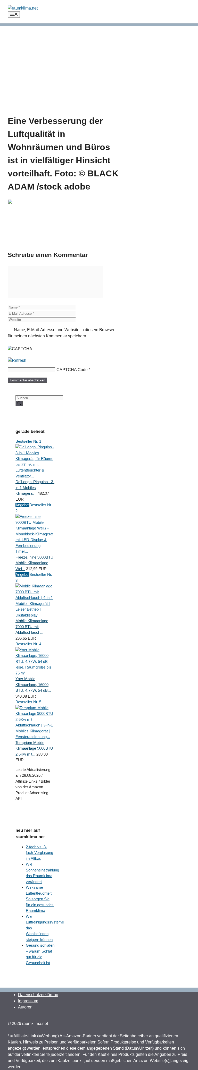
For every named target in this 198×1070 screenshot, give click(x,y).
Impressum (28, 1001)
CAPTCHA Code (72, 369)
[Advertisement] (99, 62)
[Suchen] (19, 403)
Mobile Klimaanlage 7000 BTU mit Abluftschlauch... (31, 627)
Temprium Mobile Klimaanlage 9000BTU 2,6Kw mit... (34, 748)
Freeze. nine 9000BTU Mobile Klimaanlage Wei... (34, 563)
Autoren (25, 1007)
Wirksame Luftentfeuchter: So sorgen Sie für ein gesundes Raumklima (40, 899)
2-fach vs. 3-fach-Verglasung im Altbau (39, 853)
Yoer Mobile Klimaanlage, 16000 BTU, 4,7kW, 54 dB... (33, 684)
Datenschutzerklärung (38, 994)
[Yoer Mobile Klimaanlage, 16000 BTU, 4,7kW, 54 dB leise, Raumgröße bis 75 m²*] (35, 673)
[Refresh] (17, 360)
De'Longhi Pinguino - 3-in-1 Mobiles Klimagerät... (34, 487)
